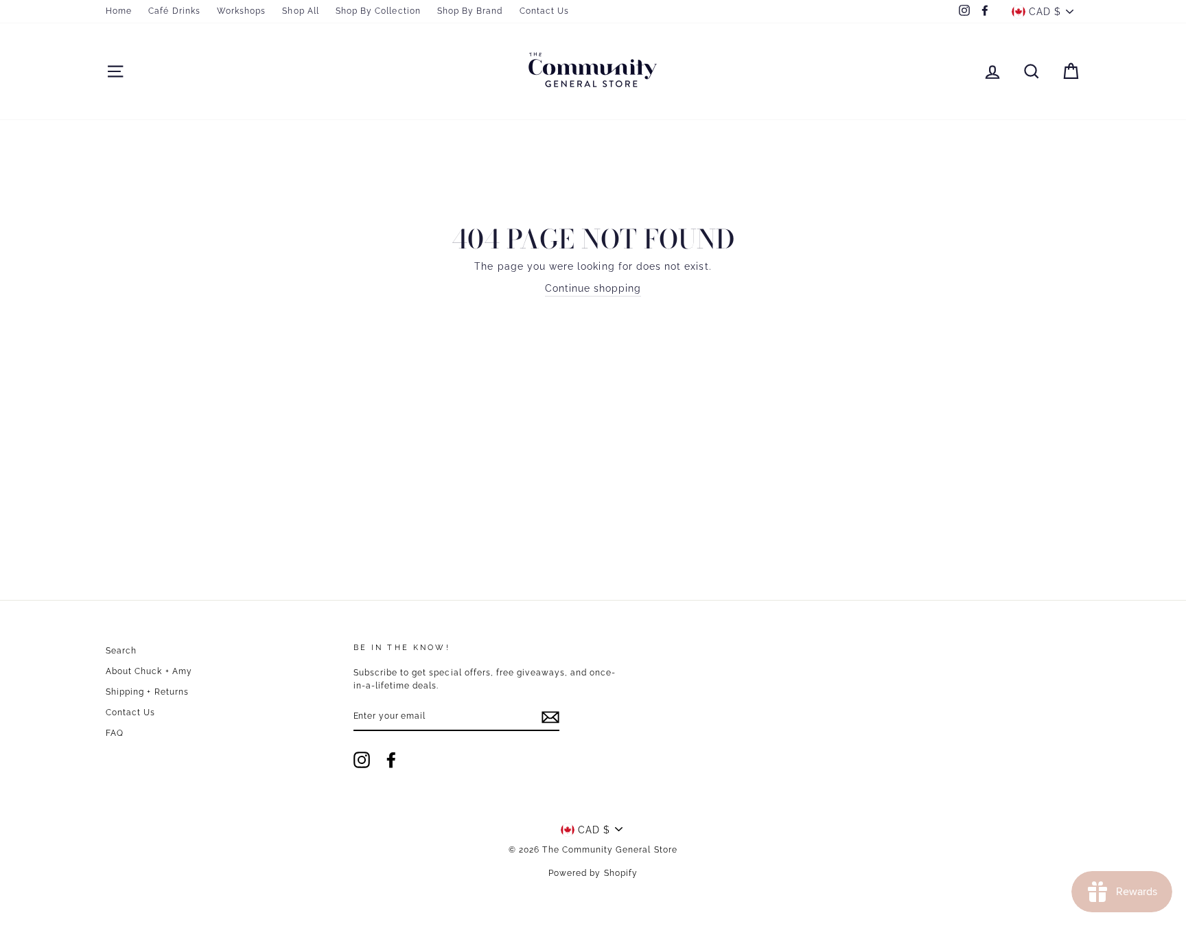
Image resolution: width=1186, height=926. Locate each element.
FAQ (115, 733)
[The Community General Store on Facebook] (391, 760)
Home (119, 11)
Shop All (300, 11)
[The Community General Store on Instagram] (361, 760)
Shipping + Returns (147, 692)
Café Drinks (174, 11)
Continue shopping (593, 288)
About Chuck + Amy (149, 671)
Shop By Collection (378, 11)
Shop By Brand (470, 11)
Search (121, 651)
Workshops (241, 11)
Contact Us (545, 11)
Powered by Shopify (593, 873)
